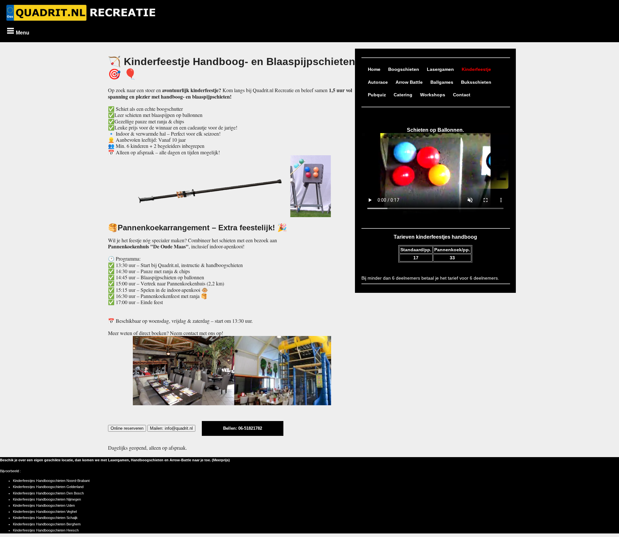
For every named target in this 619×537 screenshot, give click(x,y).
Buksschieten (476, 82)
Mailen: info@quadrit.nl (171, 428)
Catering (403, 94)
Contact (461, 94)
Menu (22, 32)
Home (374, 69)
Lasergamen (440, 69)
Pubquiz (377, 94)
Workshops (432, 94)
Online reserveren (127, 428)
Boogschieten (403, 69)
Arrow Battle (409, 82)
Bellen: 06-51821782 (242, 428)
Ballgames (441, 82)
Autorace (378, 82)
